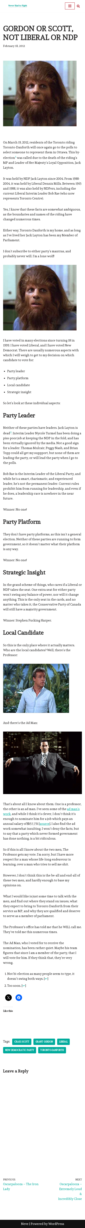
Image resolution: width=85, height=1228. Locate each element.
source (45, 824)
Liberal (63, 1041)
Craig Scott (21, 1041)
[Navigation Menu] (70, 5)
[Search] (78, 6)
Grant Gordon (44, 1041)
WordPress (56, 1224)
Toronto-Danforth (52, 1050)
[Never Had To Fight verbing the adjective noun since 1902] (15, 6)
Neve (24, 1224)
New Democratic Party (19, 1050)
